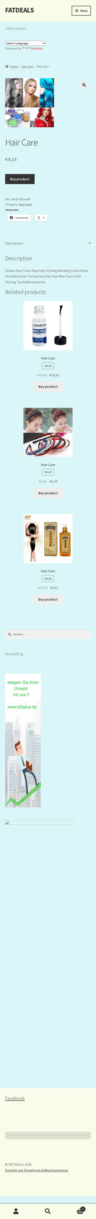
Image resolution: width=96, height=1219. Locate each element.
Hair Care (27, 66)
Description (14, 243)
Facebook (15, 1098)
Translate (36, 48)
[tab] (48, 243)
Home (14, 66)
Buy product (19, 179)
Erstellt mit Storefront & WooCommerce (36, 1170)
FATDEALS (19, 10)
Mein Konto (16, 1211)
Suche (48, 1211)
